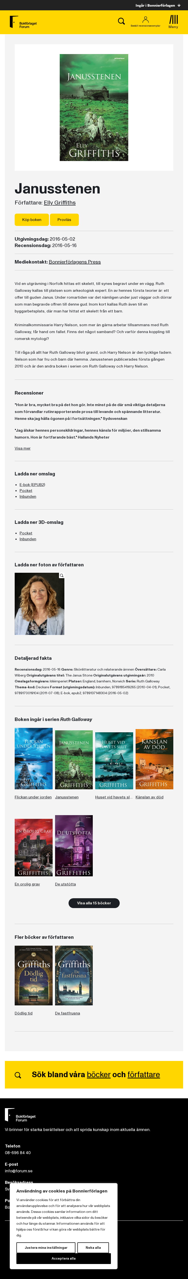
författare (144, 1074)
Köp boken (31, 219)
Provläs (64, 219)
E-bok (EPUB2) (32, 484)
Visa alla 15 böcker (94, 903)
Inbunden (28, 496)
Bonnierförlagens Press (75, 262)
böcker (99, 1074)
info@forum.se (19, 1171)
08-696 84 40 (18, 1153)
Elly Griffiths (60, 202)
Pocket (26, 490)
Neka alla (93, 1247)
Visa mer (23, 448)
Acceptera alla (64, 1258)
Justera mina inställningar (46, 1247)
